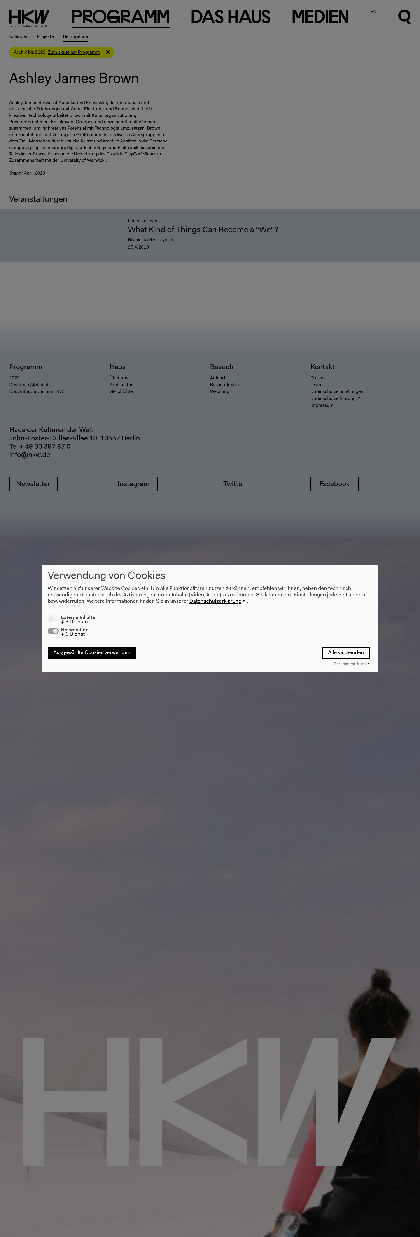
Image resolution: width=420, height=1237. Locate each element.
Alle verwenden (346, 652)
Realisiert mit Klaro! (350, 664)
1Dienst (73, 634)
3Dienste (74, 622)
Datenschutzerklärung (215, 601)
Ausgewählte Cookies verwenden (92, 652)
